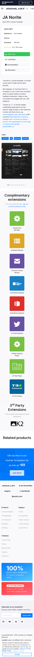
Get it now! (11, 54)
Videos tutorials (24, 520)
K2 (26, 89)
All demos (5, 528)
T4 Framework (6, 520)
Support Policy (23, 528)
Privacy (4, 544)
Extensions (5, 524)
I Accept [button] (17, 654)
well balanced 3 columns (19, 117)
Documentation (12, 65)
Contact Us (5, 556)
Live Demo (11, 59)
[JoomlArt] (15, 9)
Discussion (11, 70)
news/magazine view (10, 114)
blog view (21, 114)
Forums (21, 511)
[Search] (27, 8)
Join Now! (17, 473)
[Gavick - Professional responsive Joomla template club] (25, 485)
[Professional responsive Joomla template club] (7, 491)
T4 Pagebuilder (6, 515)
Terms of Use (24, 648)
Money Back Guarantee (16, 571)
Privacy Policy (6, 650)
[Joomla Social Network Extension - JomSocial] (24, 491)
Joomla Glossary (24, 524)
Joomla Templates (7, 511)
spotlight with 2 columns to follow (15, 119)
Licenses (4, 552)
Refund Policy (6, 548)
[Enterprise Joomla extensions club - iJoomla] (17, 496)
